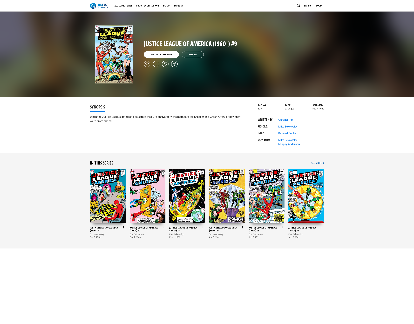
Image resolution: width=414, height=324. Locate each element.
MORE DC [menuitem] (178, 5)
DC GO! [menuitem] (166, 5)
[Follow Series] (165, 64)
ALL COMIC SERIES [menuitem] (123, 5)
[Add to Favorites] (147, 64)
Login (319, 5)
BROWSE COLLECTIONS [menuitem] (147, 5)
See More (317, 163)
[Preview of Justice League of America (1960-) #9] (114, 54)
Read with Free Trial (161, 54)
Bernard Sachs (287, 133)
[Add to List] (156, 64)
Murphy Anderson (289, 144)
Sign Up (308, 5)
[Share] (174, 64)
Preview (193, 54)
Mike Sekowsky (287, 126)
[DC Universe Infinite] (99, 5)
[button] (299, 6)
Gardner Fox (285, 119)
